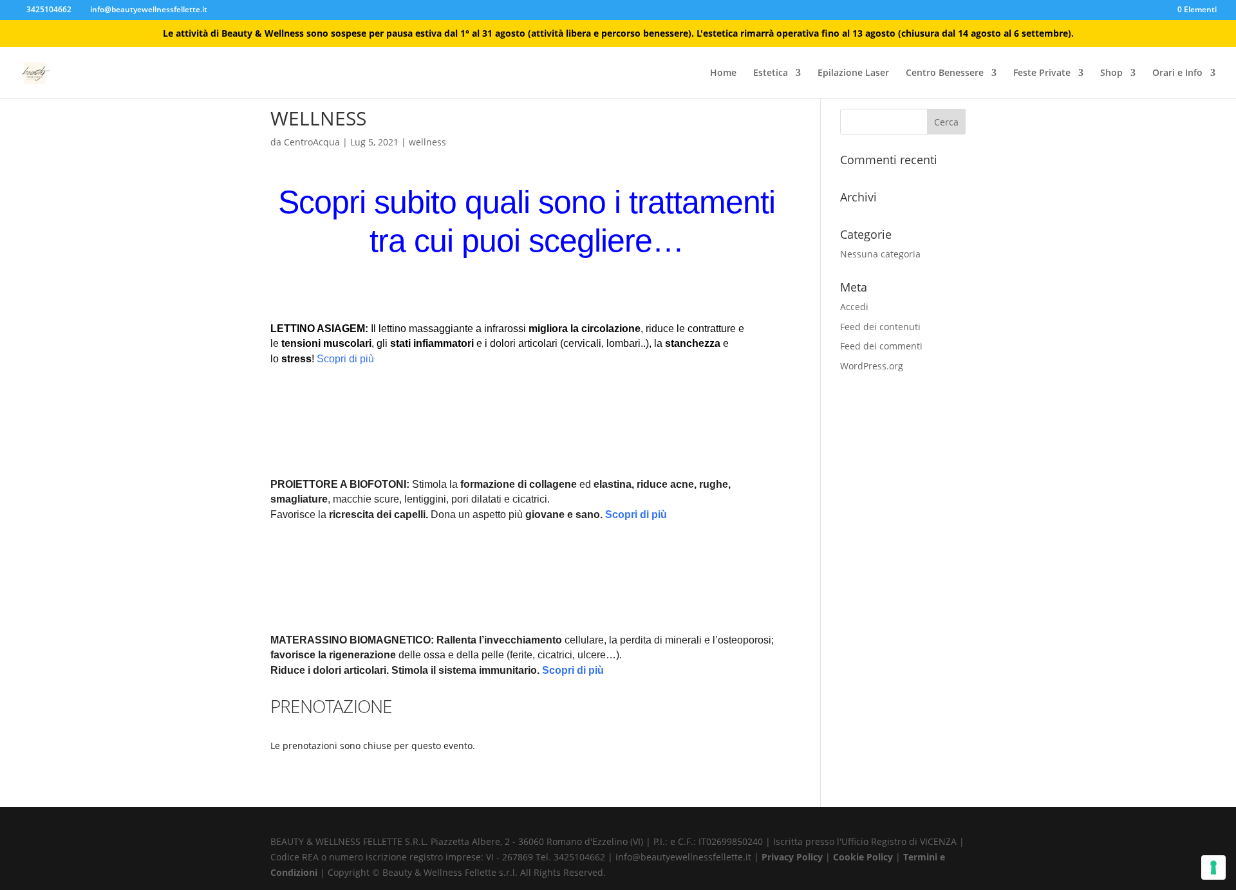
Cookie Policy (864, 857)
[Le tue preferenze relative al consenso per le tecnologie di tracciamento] (1213, 867)
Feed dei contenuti (880, 326)
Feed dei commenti (881, 346)
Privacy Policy (793, 857)
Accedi (854, 307)
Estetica (770, 73)
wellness (427, 142)
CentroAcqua (312, 142)
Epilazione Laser (853, 73)
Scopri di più (345, 358)
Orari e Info (1177, 73)
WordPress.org (871, 366)
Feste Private (1042, 73)
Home (723, 73)
